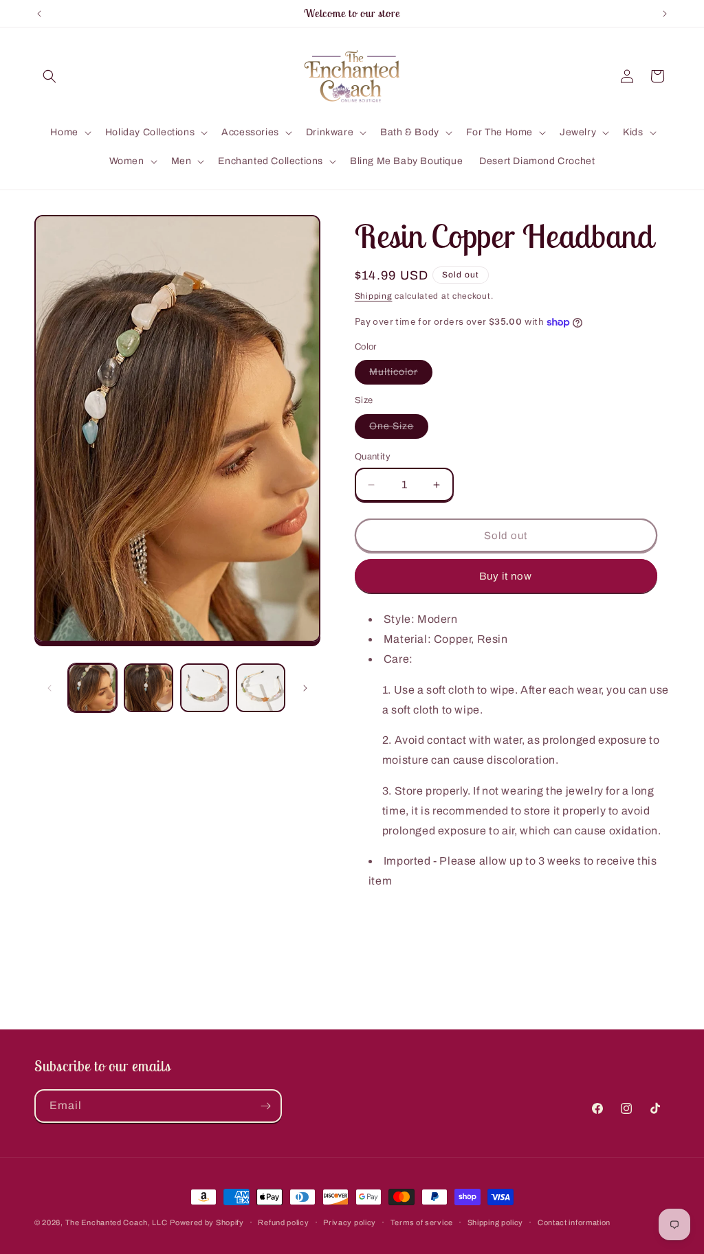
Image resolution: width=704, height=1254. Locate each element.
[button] (49, 76)
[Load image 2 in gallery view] (148, 687)
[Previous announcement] (39, 14)
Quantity (372, 456)
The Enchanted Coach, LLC (116, 1222)
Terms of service (421, 1222)
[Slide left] (49, 688)
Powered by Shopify (207, 1222)
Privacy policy (349, 1222)
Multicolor (400, 375)
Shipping (374, 296)
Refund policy (283, 1222)
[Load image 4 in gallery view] (260, 687)
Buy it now (505, 576)
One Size (398, 429)
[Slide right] (305, 688)
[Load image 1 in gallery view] (92, 687)
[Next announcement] (665, 14)
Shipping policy (496, 1222)
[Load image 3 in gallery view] (204, 687)
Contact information (574, 1222)
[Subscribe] (265, 1106)
